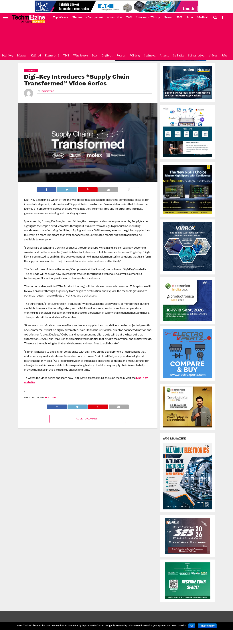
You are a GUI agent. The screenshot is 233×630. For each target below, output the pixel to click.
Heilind (36, 55)
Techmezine (47, 91)
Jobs (224, 55)
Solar (189, 17)
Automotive (114, 17)
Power (168, 17)
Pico (95, 55)
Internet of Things (148, 17)
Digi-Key (7, 55)
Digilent (107, 55)
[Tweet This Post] (78, 406)
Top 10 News (60, 17)
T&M (129, 17)
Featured (51, 397)
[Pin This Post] (98, 406)
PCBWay (134, 55)
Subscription (196, 55)
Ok (191, 626)
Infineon (150, 55)
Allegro (164, 55)
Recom (120, 55)
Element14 (52, 55)
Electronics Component (87, 17)
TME (66, 55)
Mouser (22, 55)
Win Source (80, 55)
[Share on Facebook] (57, 406)
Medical (202, 17)
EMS (179, 17)
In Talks (178, 55)
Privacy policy (207, 626)
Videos (213, 55)
